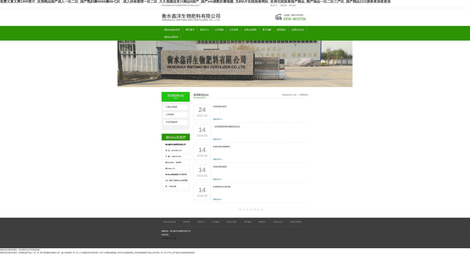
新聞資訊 (281, 29)
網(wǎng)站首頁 (172, 29)
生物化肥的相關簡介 (222, 147)
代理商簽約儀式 (220, 106)
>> (262, 209)
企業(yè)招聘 (250, 29)
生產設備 (283, 5)
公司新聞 (170, 114)
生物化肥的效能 (220, 167)
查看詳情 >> (217, 119)
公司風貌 (219, 29)
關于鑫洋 (292, 5)
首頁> (295, 95)
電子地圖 (266, 29)
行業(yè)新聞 (171, 107)
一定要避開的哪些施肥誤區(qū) (226, 127)
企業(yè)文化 (297, 29)
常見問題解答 (172, 122)
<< (240, 209)
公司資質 (233, 29)
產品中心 (273, 5)
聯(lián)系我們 (171, 37)
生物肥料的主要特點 (222, 187)
